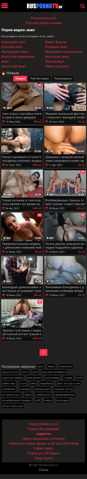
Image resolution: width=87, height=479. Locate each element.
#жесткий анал (13, 66)
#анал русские (57, 66)
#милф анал (54, 61)
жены (51, 366)
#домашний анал (15, 52)
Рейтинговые (39, 78)
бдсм (28, 394)
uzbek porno (43, 394)
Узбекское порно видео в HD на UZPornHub (43, 443)
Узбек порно (43, 448)
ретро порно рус (12, 406)
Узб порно (51, 453)
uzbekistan (8, 389)
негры (48, 400)
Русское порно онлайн (43, 23)
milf (38, 400)
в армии (25, 389)
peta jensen (34, 377)
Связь (43, 470)
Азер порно (43, 458)
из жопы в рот (11, 394)
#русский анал (57, 56)
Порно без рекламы (43, 429)
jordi (80, 377)
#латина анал (12, 47)
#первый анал (56, 47)
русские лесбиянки (54, 372)
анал (40, 366)
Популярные (63, 78)
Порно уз (35, 453)
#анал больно (56, 42)
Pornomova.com (43, 18)
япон (26, 372)
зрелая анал (42, 389)
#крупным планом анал (63, 52)
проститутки (10, 372)
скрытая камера (12, 377)
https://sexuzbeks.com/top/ (43, 439)
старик (68, 377)
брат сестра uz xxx (68, 383)
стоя (23, 383)
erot (35, 372)
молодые (63, 400)
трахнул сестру (63, 389)
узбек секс (8, 383)
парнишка (46, 383)
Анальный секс (13, 42)
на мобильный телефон (16, 400)
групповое (65, 366)
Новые (20, 78)
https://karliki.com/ (43, 424)
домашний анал (65, 394)
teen (33, 383)
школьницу (52, 377)
